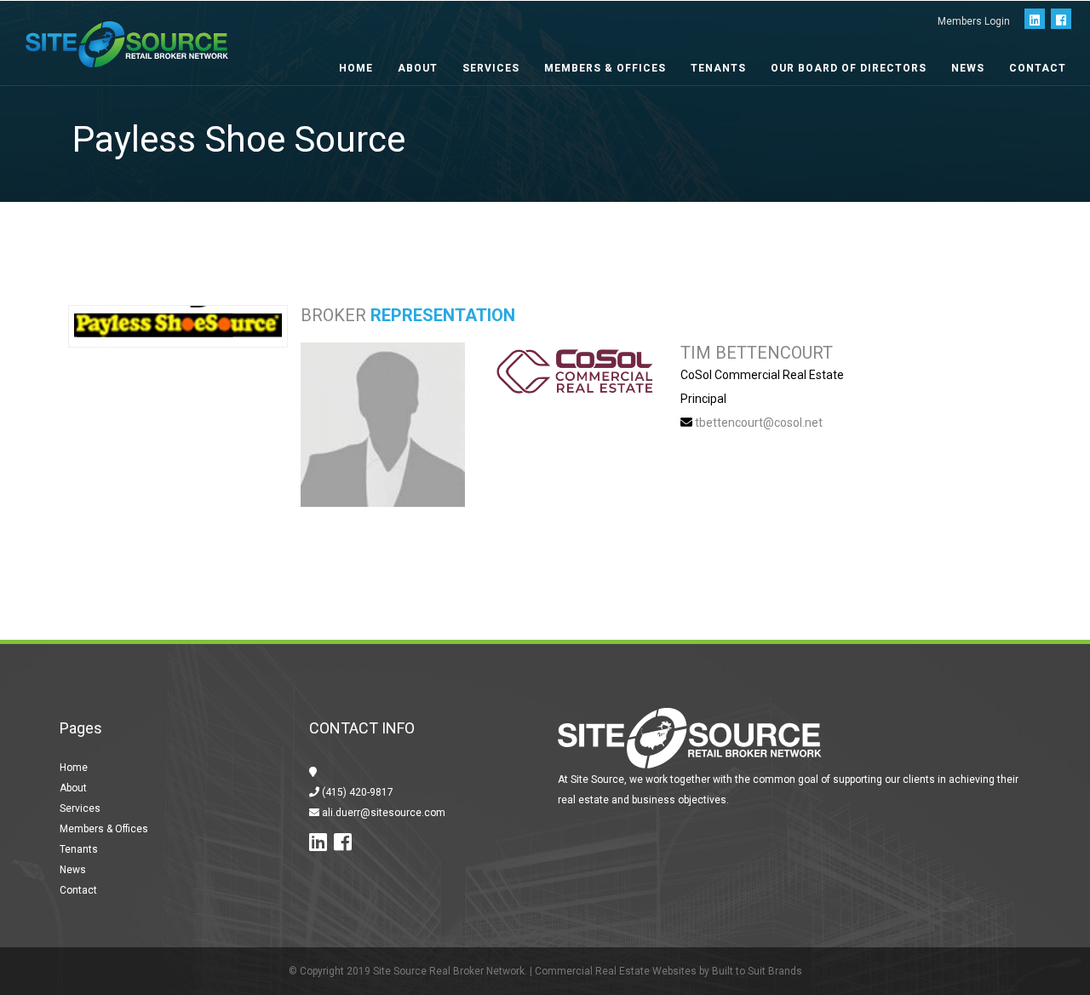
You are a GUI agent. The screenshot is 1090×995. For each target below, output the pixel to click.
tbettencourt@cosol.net (759, 422)
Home (356, 68)
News (967, 68)
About (418, 68)
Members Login (974, 21)
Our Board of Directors (848, 68)
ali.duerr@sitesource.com (382, 813)
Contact (1037, 68)
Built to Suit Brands (757, 971)
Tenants (718, 68)
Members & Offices (605, 68)
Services (490, 68)
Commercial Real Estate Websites (616, 971)
